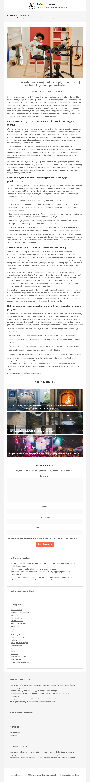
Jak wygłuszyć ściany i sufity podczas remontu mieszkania (33, 580)
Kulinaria (14, 632)
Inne (25, 15)
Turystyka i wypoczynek (20, 662)
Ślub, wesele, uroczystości (20, 656)
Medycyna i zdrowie (18, 637)
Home (20, 15)
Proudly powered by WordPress (68, 775)
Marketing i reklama (18, 634)
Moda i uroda (16, 640)
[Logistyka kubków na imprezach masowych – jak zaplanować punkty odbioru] (45, 446)
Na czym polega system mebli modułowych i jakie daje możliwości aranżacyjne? (41, 577)
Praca (13, 648)
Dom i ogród (15, 615)
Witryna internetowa (45, 528)
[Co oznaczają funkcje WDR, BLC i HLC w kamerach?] (45, 423)
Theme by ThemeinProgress (44, 775)
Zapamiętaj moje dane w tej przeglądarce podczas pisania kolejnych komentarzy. (43, 538)
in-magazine (15, 732)
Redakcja (33, 91)
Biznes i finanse (16, 610)
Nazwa (45, 507)
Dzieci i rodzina (16, 618)
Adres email (45, 517)
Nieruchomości (16, 646)
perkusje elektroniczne (32, 373)
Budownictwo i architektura (21, 612)
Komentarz (45, 476)
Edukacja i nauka (17, 621)
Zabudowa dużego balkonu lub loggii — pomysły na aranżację (34, 569)
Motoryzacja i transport (19, 643)
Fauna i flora (15, 626)
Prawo (13, 651)
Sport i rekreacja (17, 659)
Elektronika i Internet (18, 623)
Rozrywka (14, 654)
